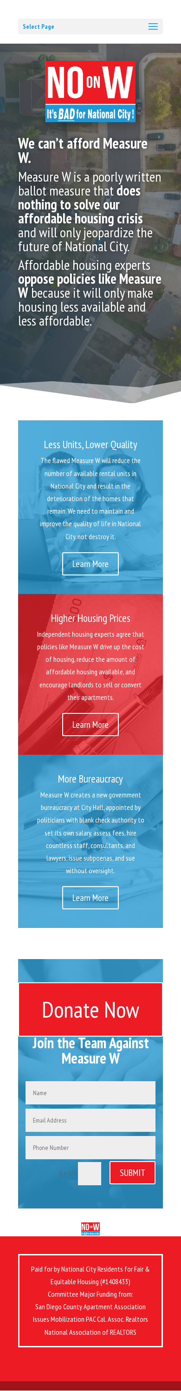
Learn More (90, 564)
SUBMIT (132, 1173)
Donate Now (90, 1009)
